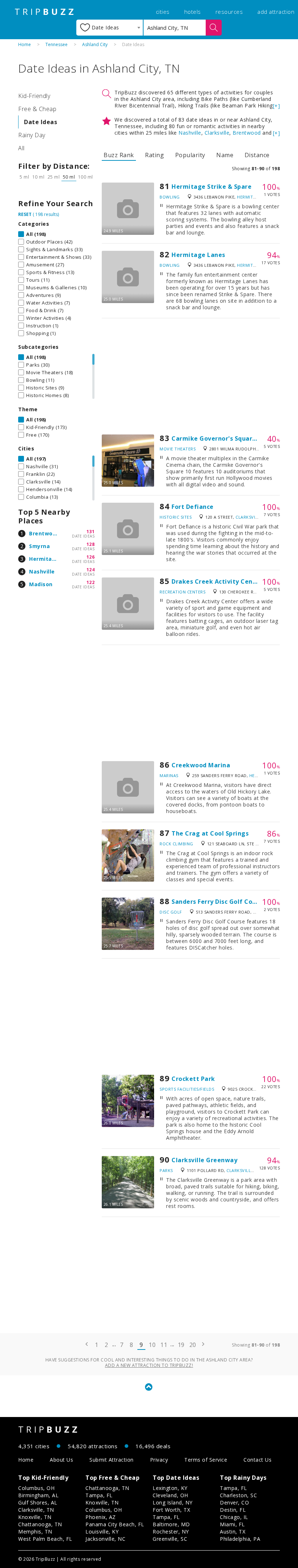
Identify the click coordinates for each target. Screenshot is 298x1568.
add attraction (275, 11)
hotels (192, 11)
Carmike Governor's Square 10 (218, 438)
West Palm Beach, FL (45, 1538)
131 (90, 531)
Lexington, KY (170, 1488)
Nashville (42, 571)
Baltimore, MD (171, 1524)
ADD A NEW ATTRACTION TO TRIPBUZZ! (149, 1365)
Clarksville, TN (36, 1509)
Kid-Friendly (34, 96)
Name (224, 155)
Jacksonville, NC (105, 1538)
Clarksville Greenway (204, 1160)
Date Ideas (40, 122)
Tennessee (56, 44)
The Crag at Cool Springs (210, 833)
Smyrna (39, 546)
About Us (61, 1459)
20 (192, 1345)
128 (90, 544)
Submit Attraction (111, 1459)
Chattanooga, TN (40, 1524)
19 (181, 1345)
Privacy (159, 1459)
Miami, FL (232, 1524)
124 (90, 570)
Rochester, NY (171, 1531)
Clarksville (217, 132)
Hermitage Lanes (198, 255)
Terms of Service (205, 1459)
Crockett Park (193, 1079)
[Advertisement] (191, 376)
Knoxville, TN (35, 1517)
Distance (257, 155)
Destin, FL (233, 1509)
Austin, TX (232, 1531)
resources (229, 11)
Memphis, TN (35, 1531)
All (21, 148)
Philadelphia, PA (240, 1538)
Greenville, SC (170, 1538)
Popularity (190, 155)
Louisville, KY (101, 1531)
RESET (25, 214)
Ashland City (95, 44)
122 (90, 582)
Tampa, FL (99, 1495)
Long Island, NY (173, 1502)
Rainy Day (31, 135)
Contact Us (257, 1459)
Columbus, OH (36, 1488)
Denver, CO (234, 1502)
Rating (154, 155)
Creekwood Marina (201, 765)
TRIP (45, 11)
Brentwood (44, 533)
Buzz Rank (119, 155)
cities (163, 11)
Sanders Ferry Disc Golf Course (219, 902)
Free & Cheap (37, 109)
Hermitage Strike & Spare (211, 187)
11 (163, 1345)
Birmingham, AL (38, 1495)
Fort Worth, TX (171, 1509)
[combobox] (109, 28)
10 (152, 1345)
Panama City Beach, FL (114, 1524)
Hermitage (44, 558)
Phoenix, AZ (100, 1517)
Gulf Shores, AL (37, 1502)
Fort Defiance (193, 507)
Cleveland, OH (170, 1495)
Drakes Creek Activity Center (217, 581)
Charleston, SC (238, 1495)
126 (90, 557)
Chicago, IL (234, 1517)
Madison (41, 584)
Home (24, 44)
